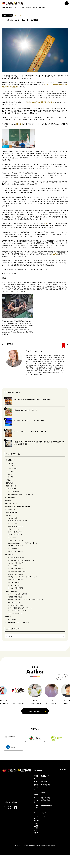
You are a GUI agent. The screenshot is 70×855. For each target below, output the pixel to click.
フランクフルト (13, 468)
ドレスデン (11, 477)
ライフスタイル (11, 489)
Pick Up (8, 616)
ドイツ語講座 (10, 497)
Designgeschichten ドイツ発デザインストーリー (23, 543)
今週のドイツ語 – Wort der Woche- (18, 506)
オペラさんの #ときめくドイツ (17, 521)
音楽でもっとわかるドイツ (16, 526)
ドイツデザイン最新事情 (15, 551)
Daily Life (9, 554)
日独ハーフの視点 (13, 529)
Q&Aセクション (11, 503)
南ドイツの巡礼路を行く (15, 588)
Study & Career (11, 591)
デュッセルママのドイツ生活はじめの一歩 (21, 560)
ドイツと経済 (12, 619)
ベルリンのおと (13, 518)
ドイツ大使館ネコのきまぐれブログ (18, 623)
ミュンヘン (11, 466)
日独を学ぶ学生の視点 (15, 597)
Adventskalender (12, 512)
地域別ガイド (10, 460)
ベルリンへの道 (13, 523)
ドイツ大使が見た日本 (15, 532)
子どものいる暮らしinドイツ (17, 557)
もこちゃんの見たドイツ (15, 568)
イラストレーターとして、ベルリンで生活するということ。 (26, 599)
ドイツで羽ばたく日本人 (15, 605)
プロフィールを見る (18, 703)
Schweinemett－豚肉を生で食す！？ (25, 410)
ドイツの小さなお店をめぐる (17, 571)
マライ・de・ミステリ (15, 535)
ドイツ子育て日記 (13, 566)
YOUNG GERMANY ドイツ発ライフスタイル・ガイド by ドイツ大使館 (17, 770)
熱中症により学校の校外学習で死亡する (40, 102)
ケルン (10, 474)
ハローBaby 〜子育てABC (16, 580)
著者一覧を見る (34, 711)
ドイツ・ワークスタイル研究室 (17, 594)
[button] (59, 677)
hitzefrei (19, 124)
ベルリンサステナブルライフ (17, 563)
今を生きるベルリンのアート (17, 546)
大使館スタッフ (11, 509)
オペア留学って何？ (14, 602)
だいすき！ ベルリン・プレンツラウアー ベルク (22, 577)
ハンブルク (11, 471)
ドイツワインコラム (14, 585)
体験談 (8, 500)
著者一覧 (63, 770)
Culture (8, 515)
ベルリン (10, 463)
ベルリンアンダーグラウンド (17, 540)
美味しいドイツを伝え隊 (15, 574)
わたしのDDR (12, 537)
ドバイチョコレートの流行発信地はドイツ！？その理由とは (32, 399)
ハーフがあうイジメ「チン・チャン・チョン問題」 (29, 421)
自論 (45, 223)
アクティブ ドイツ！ (14, 582)
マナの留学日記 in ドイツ (15, 613)
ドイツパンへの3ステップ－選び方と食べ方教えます (30, 431)
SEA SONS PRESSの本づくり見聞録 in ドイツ (22, 494)
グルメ (8, 480)
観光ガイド (10, 483)
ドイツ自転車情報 (13, 492)
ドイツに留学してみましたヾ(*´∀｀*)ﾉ (20, 608)
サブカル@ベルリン (14, 548)
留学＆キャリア (11, 486)
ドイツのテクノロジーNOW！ (17, 611)
